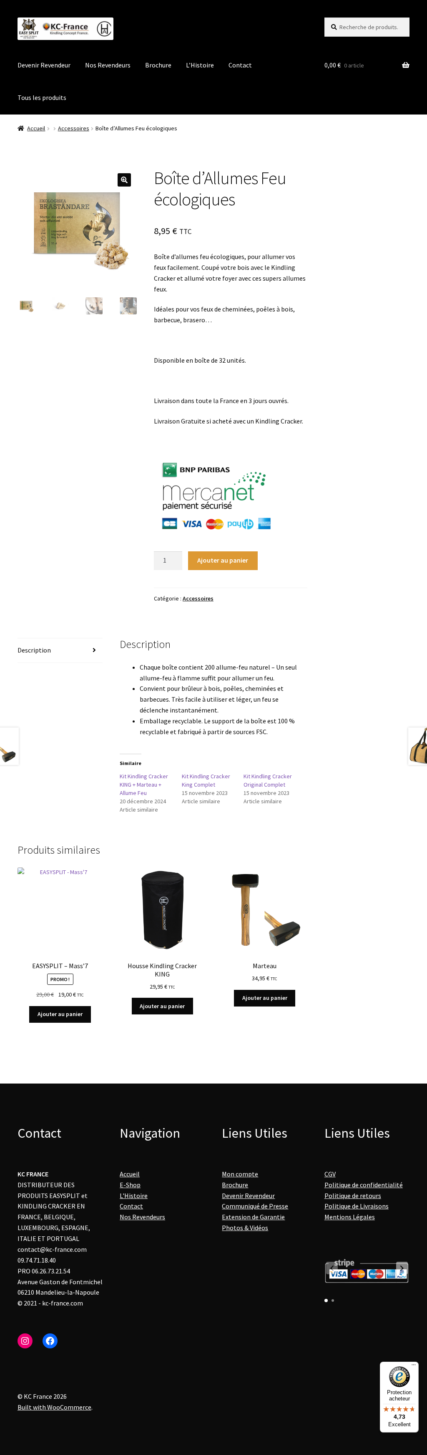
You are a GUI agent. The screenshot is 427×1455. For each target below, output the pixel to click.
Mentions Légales (349, 1217)
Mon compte (240, 1174)
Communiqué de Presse (255, 1206)
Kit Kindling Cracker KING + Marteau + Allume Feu (144, 784)
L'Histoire (134, 1195)
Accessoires (73, 128)
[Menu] (414, 1367)
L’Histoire (200, 65)
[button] (124, 180)
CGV (330, 1174)
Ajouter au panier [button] (60, 1014)
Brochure (158, 65)
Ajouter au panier (222, 560)
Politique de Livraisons (356, 1206)
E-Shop (130, 1185)
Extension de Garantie (253, 1217)
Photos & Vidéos (245, 1227)
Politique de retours (352, 1195)
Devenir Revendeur (44, 65)
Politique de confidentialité (363, 1185)
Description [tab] (34, 650)
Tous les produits (42, 97)
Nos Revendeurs (108, 65)
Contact (240, 65)
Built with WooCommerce (54, 1407)
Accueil (36, 128)
